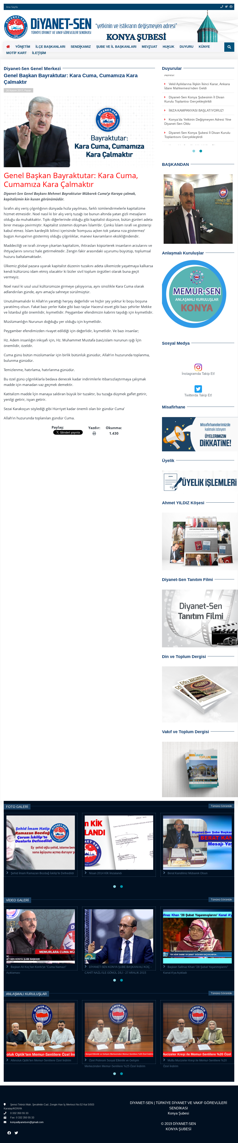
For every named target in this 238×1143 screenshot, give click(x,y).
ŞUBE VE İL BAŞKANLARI (116, 46)
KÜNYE (204, 46)
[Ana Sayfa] (117, 26)
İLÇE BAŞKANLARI (50, 46)
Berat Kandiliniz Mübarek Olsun (188, 873)
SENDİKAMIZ (81, 46)
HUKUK (168, 46)
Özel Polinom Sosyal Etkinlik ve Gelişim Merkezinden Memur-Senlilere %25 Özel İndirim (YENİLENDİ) (115, 1066)
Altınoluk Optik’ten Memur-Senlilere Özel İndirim (41, 1060)
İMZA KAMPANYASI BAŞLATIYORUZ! (196, 110)
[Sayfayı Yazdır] (94, 433)
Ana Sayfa (12, 7)
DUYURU (186, 46)
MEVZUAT (149, 46)
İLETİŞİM (39, 53)
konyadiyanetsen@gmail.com (26, 1122)
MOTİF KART (16, 53)
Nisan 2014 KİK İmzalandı (105, 873)
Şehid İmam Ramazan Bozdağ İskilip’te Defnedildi (42, 873)
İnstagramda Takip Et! (198, 374)
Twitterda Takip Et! (198, 395)
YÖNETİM (22, 46)
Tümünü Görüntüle (221, 806)
